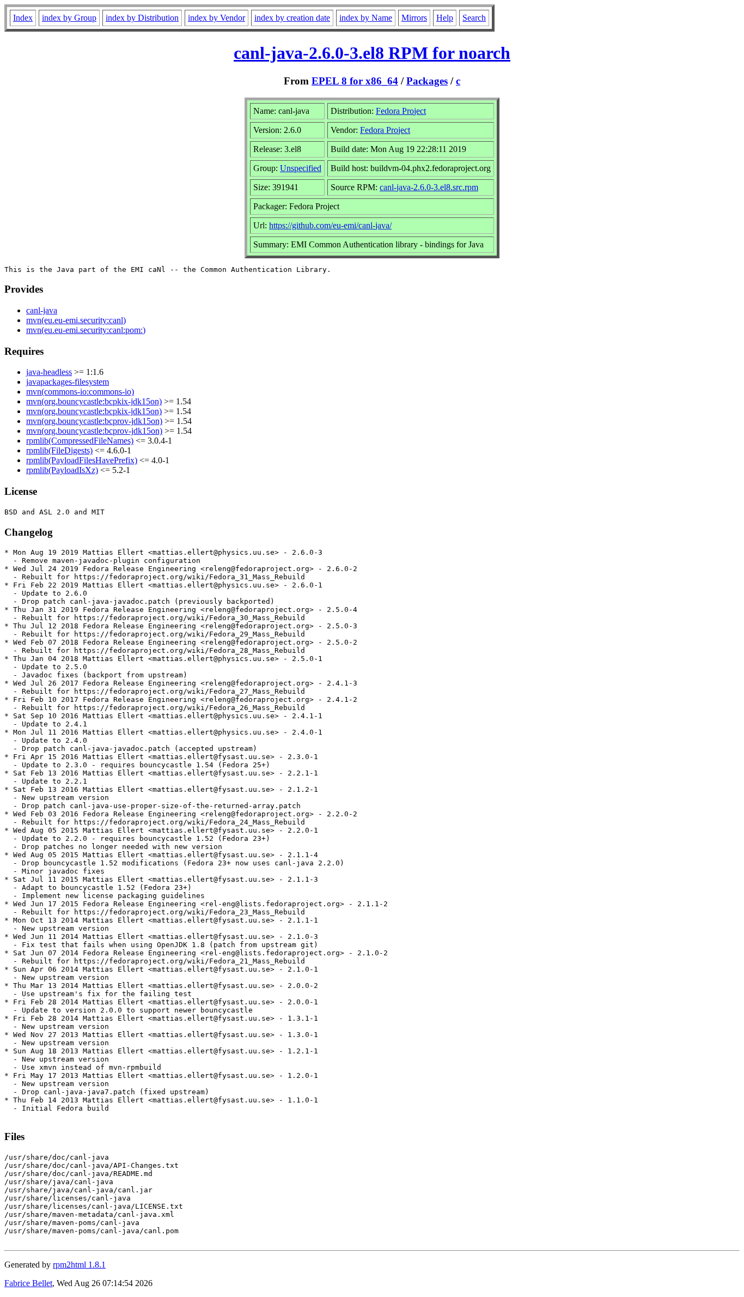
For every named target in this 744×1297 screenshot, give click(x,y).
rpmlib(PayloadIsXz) (62, 470)
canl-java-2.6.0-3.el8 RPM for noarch (372, 53)
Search (474, 17)
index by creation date (292, 17)
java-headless (49, 372)
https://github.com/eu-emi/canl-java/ (330, 225)
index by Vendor (216, 17)
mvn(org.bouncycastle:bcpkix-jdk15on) (94, 401)
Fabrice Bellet (28, 1283)
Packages (427, 81)
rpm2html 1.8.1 (79, 1264)
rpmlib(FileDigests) (59, 450)
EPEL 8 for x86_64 (355, 81)
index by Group (69, 17)
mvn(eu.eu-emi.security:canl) (76, 320)
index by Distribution (142, 17)
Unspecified (300, 168)
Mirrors (414, 17)
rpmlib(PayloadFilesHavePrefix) (81, 460)
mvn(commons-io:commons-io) (80, 391)
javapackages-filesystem (67, 381)
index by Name (365, 17)
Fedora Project (401, 111)
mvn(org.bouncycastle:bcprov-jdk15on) (94, 421)
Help (444, 17)
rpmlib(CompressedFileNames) (79, 440)
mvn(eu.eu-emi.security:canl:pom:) (85, 330)
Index (23, 17)
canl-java (41, 310)
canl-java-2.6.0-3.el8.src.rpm (429, 187)
